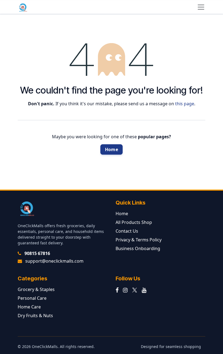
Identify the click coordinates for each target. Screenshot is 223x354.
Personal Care (32, 298)
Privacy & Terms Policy (139, 240)
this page (184, 104)
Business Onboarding (138, 248)
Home (111, 149)
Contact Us (127, 231)
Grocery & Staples (36, 289)
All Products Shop (134, 222)
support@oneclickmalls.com (54, 261)
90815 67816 (37, 253)
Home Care (29, 307)
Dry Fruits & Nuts (35, 316)
